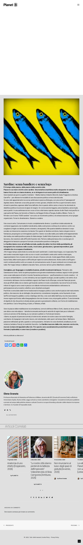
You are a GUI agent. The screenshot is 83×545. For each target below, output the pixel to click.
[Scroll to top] (79, 541)
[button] (5, 410)
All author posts (11, 415)
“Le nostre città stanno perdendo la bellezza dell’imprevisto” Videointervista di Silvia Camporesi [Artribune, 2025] (41, 470)
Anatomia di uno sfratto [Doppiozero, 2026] (16, 466)
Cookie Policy (46, 537)
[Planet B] (11, 5)
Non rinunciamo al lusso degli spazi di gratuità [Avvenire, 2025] (62, 467)
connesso (15, 512)
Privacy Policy (55, 537)
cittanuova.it (19, 335)
